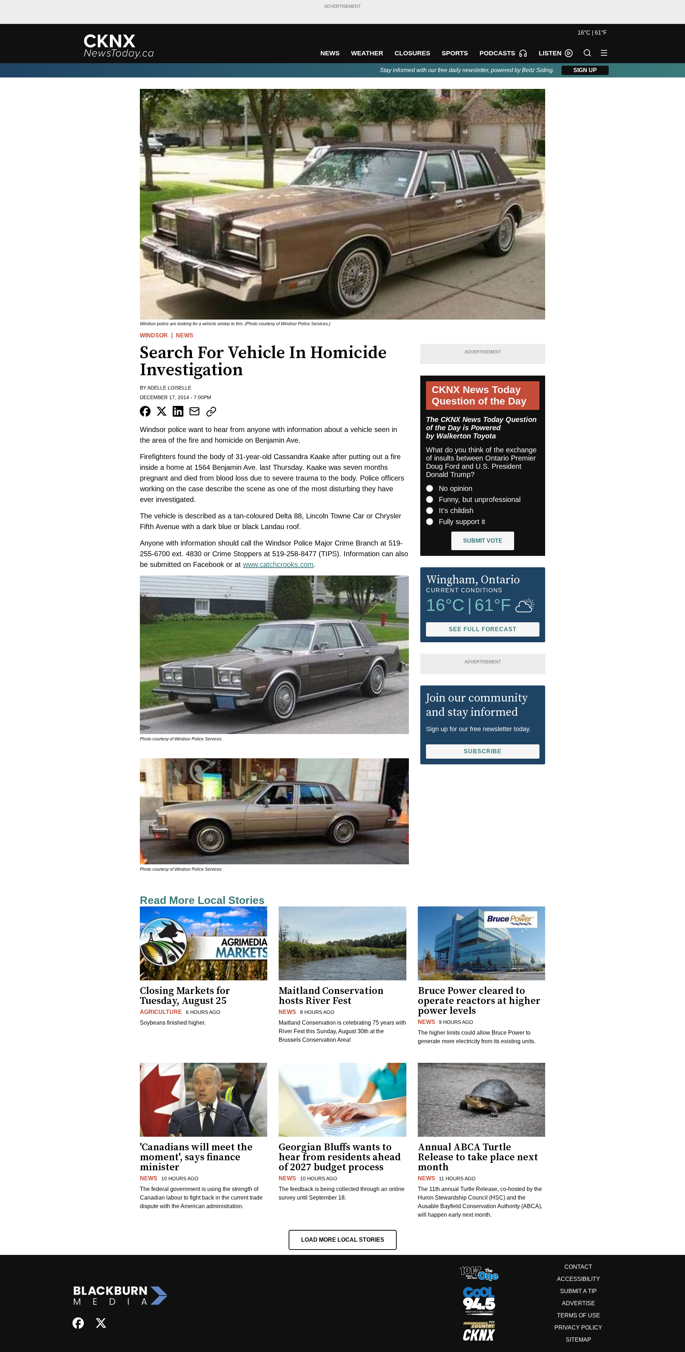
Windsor (154, 335)
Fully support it (462, 522)
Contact (578, 1267)
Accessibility (578, 1279)
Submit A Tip (578, 1291)
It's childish (456, 510)
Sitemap (578, 1340)
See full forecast (483, 629)
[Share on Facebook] (145, 411)
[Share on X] (161, 411)
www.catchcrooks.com (278, 564)
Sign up (585, 70)
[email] (194, 411)
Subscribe (483, 751)
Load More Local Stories (342, 1240)
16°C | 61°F (592, 33)
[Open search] (587, 52)
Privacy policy (578, 1328)
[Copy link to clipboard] (211, 411)
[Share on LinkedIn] (178, 411)
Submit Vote (482, 541)
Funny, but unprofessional (480, 499)
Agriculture (161, 1012)
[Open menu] (604, 52)
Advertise (578, 1303)
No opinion (455, 488)
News (184, 335)
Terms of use (578, 1315)
